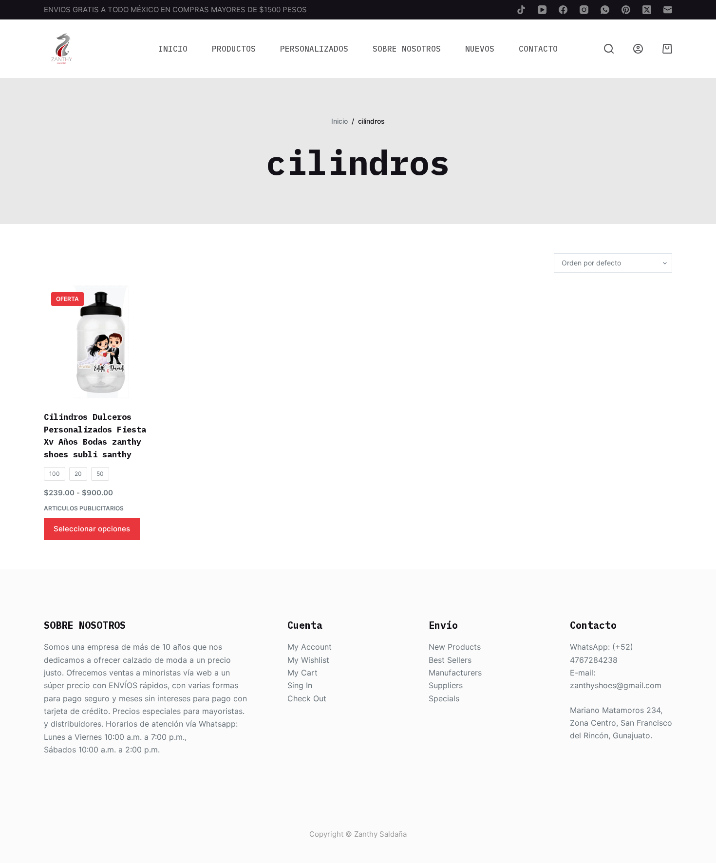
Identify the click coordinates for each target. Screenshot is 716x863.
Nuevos (479, 49)
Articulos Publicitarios (84, 508)
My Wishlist (308, 660)
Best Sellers (450, 660)
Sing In (299, 685)
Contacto (538, 49)
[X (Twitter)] (646, 9)
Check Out (306, 698)
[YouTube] (542, 9)
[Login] (638, 49)
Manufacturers (455, 672)
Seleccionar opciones (92, 528)
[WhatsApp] (605, 9)
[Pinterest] (626, 9)
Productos (234, 49)
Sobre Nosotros (407, 49)
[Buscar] (609, 49)
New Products (455, 647)
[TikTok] (521, 9)
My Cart (302, 672)
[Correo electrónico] (667, 9)
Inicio (173, 49)
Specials (444, 698)
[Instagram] (584, 9)
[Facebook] (563, 9)
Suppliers (446, 685)
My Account (309, 647)
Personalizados (314, 49)
